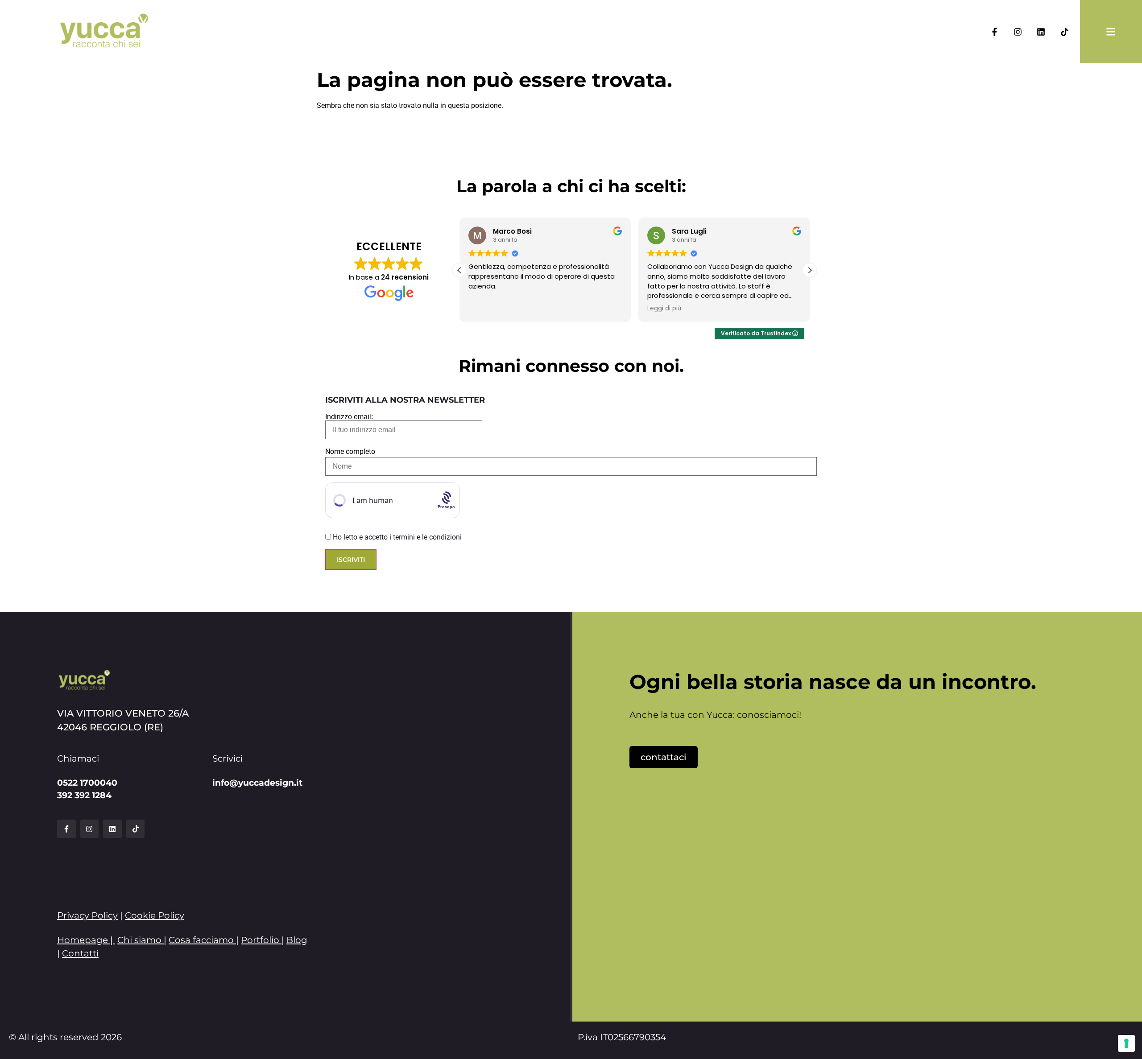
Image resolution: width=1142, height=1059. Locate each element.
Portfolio (260, 940)
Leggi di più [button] (664, 309)
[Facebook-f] (994, 31)
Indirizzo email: (349, 416)
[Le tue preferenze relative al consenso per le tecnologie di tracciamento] (1126, 1043)
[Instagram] (1018, 31)
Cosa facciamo (201, 940)
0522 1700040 (87, 782)
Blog (296, 940)
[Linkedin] (1041, 31)
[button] (809, 270)
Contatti (80, 953)
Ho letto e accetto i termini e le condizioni (397, 537)
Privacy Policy (87, 915)
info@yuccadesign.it (257, 782)
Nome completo (350, 451)
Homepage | (86, 940)
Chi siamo (139, 940)
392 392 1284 (84, 795)
